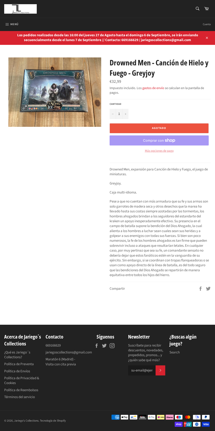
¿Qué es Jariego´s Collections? (17, 355)
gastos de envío (153, 88)
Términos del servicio (19, 397)
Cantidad (115, 104)
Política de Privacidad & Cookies (21, 381)
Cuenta (207, 24)
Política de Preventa (19, 364)
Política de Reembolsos (21, 390)
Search (174, 352)
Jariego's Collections (26, 421)
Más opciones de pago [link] (159, 151)
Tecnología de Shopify (53, 421)
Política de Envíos (17, 371)
